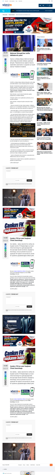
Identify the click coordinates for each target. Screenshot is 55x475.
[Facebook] (5, 59)
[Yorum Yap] (5, 71)
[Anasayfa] (3, 1)
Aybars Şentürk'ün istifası (19, 271)
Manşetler (6, 1)
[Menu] (40, 5)
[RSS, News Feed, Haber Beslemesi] (51, 465)
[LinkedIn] (5, 63)
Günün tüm (48, 10)
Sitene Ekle (20, 1)
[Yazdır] (5, 69)
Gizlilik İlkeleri (32, 464)
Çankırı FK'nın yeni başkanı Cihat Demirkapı (24, 10)
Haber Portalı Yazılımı (8, 473)
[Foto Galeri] (51, 1)
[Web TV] (49, 1)
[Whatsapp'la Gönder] (5, 65)
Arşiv (16, 1)
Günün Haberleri (11, 1)
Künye (24, 464)
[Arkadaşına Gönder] (5, 67)
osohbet (5, 469)
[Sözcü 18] (7, 5)
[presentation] (6, 10)
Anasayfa (20, 464)
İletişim (28, 464)
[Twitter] (5, 61)
